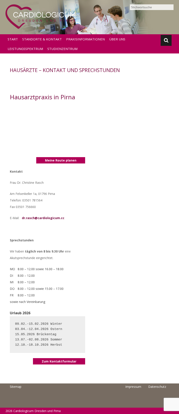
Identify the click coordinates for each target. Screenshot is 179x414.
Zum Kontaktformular (59, 361)
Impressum (133, 387)
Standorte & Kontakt (42, 39)
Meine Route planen (60, 160)
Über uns (117, 39)
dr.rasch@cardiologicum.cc (43, 218)
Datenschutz (157, 387)
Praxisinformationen (85, 39)
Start (13, 39)
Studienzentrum (62, 48)
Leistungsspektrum (25, 48)
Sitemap (15, 387)
